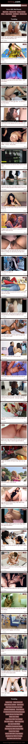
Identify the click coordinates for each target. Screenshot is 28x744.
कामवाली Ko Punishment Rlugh (14, 726)
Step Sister (9, 14)
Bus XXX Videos (9, 721)
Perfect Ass (23, 14)
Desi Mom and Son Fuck (14, 738)
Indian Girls (9, 702)
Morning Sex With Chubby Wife (14, 728)
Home (4, 742)
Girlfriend (16, 14)
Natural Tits (12, 12)
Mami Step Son (19, 721)
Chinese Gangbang (9, 709)
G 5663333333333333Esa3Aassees (14, 712)
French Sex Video (14, 731)
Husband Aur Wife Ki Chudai (14, 736)
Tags (9, 742)
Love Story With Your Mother (14, 719)
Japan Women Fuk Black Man (14, 714)
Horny (14, 16)
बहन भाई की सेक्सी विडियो (14, 724)
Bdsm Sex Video (14, 716)
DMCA (13, 742)
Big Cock (5, 12)
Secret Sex (20, 704)
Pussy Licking (21, 12)
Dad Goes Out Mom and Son (14, 707)
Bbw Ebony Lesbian (10, 704)
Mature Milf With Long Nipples (14, 733)
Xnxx (3, 14)
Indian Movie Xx (17, 702)
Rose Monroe (20, 709)
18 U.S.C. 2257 (21, 742)
